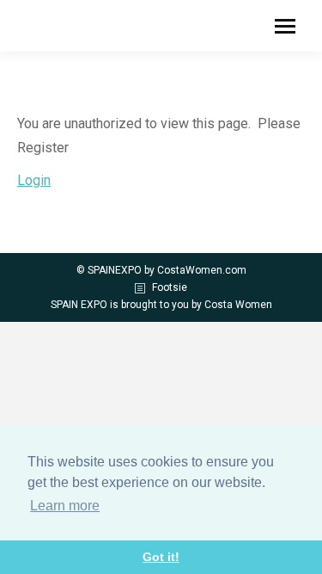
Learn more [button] (65, 505)
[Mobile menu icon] (285, 26)
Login (34, 180)
